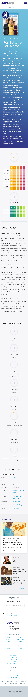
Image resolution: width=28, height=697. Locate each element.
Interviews (14, 657)
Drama (20, 646)
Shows (20, 637)
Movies (8, 637)
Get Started (13, 615)
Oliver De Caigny (18, 505)
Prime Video (20, 639)
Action (20, 641)
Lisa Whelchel (21, 493)
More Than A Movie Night (14, 663)
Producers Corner (14, 655)
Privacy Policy (14, 675)
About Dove (14, 672)
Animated (7, 643)
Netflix (8, 639)
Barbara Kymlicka (18, 496)
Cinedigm (16, 508)
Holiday (8, 648)
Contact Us (14, 677)
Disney (8, 641)
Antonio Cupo (17, 490)
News (14, 661)
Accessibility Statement (11, 683)
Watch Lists (14, 659)
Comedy (15, 477)
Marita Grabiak (17, 501)
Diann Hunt (16, 498)
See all (22, 588)
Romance (20, 648)
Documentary (8, 646)
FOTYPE (24, 681)
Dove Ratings (14, 670)
